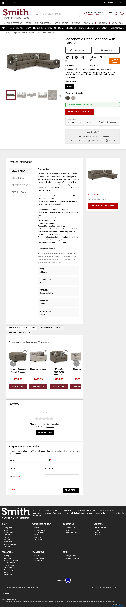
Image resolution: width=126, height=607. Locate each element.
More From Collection (21, 328)
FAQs (36, 535)
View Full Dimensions (107, 122)
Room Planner (8, 558)
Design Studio (61, 23)
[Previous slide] (13, 363)
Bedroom (71, 28)
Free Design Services (11, 560)
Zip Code (49, 468)
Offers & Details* (115, 587)
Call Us (77, 141)
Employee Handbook (72, 558)
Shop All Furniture (10, 544)
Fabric (70, 86)
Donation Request (10, 567)
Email (48, 460)
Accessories (8, 539)
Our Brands (7, 546)
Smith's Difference (12, 23)
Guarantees (38, 539)
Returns (36, 528)
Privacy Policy (8, 570)
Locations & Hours (71, 528)
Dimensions (18, 178)
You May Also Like (51, 328)
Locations (102, 23)
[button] (56, 62)
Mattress (8, 28)
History (97, 532)
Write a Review (45, 432)
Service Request (9, 563)
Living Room (23, 28)
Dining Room (55, 28)
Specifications (20, 185)
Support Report (39, 532)
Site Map (106, 587)
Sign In (36, 556)
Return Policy (20, 192)
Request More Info (81, 112)
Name (12, 460)
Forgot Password (40, 558)
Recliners (39, 28)
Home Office (8, 542)
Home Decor (87, 28)
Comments (14, 477)
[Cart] (122, 14)
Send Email (71, 490)
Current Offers (43, 23)
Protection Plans (39, 530)
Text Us (111, 141)
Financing (89, 23)
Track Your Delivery (114, 3)
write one (50, 427)
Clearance (117, 28)
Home (8, 33)
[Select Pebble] (73, 98)
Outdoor (102, 28)
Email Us (94, 141)
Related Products (19, 332)
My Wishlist (38, 560)
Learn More (70, 77)
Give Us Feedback (71, 532)
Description (18, 171)
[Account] (116, 14)
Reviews (76, 23)
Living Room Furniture (19, 33)
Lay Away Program (10, 565)
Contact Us (117, 23)
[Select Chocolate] (67, 98)
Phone (12, 468)
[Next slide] (76, 363)
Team (28, 23)
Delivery (6, 556)
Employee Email (70, 556)
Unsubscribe (8, 574)
